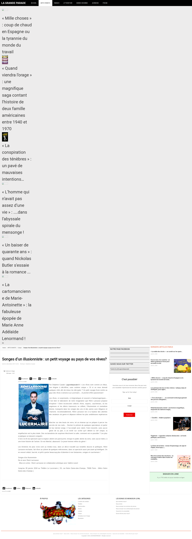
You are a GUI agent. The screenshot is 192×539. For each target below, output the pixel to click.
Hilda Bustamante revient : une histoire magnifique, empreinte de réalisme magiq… (167, 408)
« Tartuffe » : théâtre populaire (160, 418)
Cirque (20, 347)
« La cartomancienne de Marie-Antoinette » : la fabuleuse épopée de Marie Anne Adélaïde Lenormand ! (16, 311)
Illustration (81, 518)
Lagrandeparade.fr (73, 385)
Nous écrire (119, 504)
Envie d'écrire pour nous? (123, 513)
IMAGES (56, 3)
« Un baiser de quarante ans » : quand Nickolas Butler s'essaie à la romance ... (17, 258)
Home (4, 347)
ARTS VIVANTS (45, 3)
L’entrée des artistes (83, 501)
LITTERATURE (68, 3)
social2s (25, 381)
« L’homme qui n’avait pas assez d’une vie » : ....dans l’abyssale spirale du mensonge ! (15, 212)
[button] (23, 378)
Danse (80, 508)
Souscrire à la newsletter (122, 511)
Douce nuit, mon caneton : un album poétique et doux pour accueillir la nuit (160, 361)
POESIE (105, 3)
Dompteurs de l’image (84, 516)
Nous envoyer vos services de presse (126, 506)
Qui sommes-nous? (121, 501)
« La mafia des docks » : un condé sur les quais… (166, 351)
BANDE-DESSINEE (82, 3)
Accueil (33, 3)
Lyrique (80, 511)
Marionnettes (81, 506)
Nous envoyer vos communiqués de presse (128, 508)
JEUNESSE (95, 3)
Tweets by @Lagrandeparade (119, 369)
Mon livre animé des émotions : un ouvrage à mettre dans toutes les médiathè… (162, 457)
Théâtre (80, 504)
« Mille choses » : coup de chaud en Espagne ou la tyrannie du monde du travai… (167, 378)
